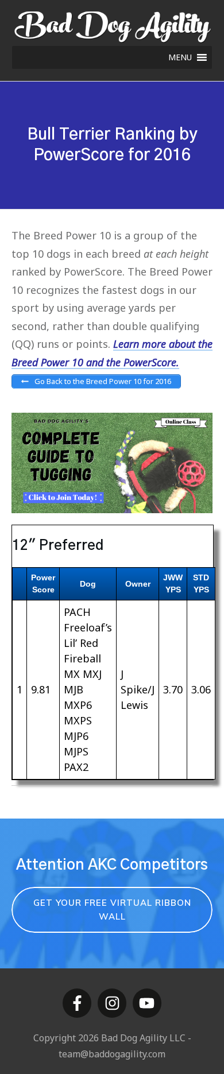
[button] (180, 57)
